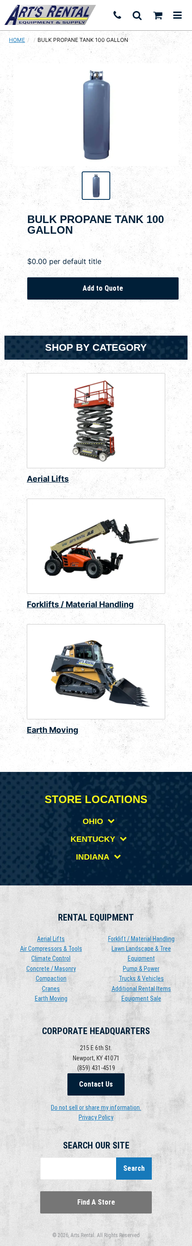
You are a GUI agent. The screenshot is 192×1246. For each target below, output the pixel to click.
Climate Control (51, 958)
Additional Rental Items (141, 988)
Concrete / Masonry (51, 968)
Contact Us (96, 1084)
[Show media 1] (96, 185)
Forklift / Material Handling (141, 938)
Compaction (51, 978)
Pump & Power (141, 968)
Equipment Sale (141, 998)
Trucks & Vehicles (141, 978)
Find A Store (96, 1202)
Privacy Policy (96, 1117)
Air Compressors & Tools (51, 948)
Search (134, 1168)
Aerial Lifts (48, 478)
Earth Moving (52, 730)
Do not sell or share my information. (96, 1107)
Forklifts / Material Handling (80, 604)
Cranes (51, 988)
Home (17, 40)
